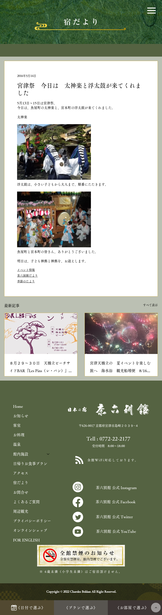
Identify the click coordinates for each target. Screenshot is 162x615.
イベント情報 (26, 269)
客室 (17, 425)
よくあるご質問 (26, 502)
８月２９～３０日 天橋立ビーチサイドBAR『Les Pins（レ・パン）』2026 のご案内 (39, 367)
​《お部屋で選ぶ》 (132, 608)
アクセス (20, 473)
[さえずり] (78, 517)
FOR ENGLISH (26, 540)
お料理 (18, 435)
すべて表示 (150, 304)
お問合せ (20, 492)
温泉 (17, 444)
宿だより (20, 482)
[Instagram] (78, 487)
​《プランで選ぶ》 (81, 608)
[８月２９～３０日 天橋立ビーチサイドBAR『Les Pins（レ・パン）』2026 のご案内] (40, 333)
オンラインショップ (30, 530)
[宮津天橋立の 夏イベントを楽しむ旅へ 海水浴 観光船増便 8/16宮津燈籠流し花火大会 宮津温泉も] (121, 333)
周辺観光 (20, 511)
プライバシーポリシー (32, 521)
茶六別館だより (27, 275)
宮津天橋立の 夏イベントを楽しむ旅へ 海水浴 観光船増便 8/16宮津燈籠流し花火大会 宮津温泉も (120, 367)
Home (18, 406)
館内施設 (20, 454)
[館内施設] (48, 454)
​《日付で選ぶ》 (31, 608)
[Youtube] (78, 531)
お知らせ (20, 416)
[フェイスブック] (78, 502)
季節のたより (26, 281)
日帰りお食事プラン (30, 463)
